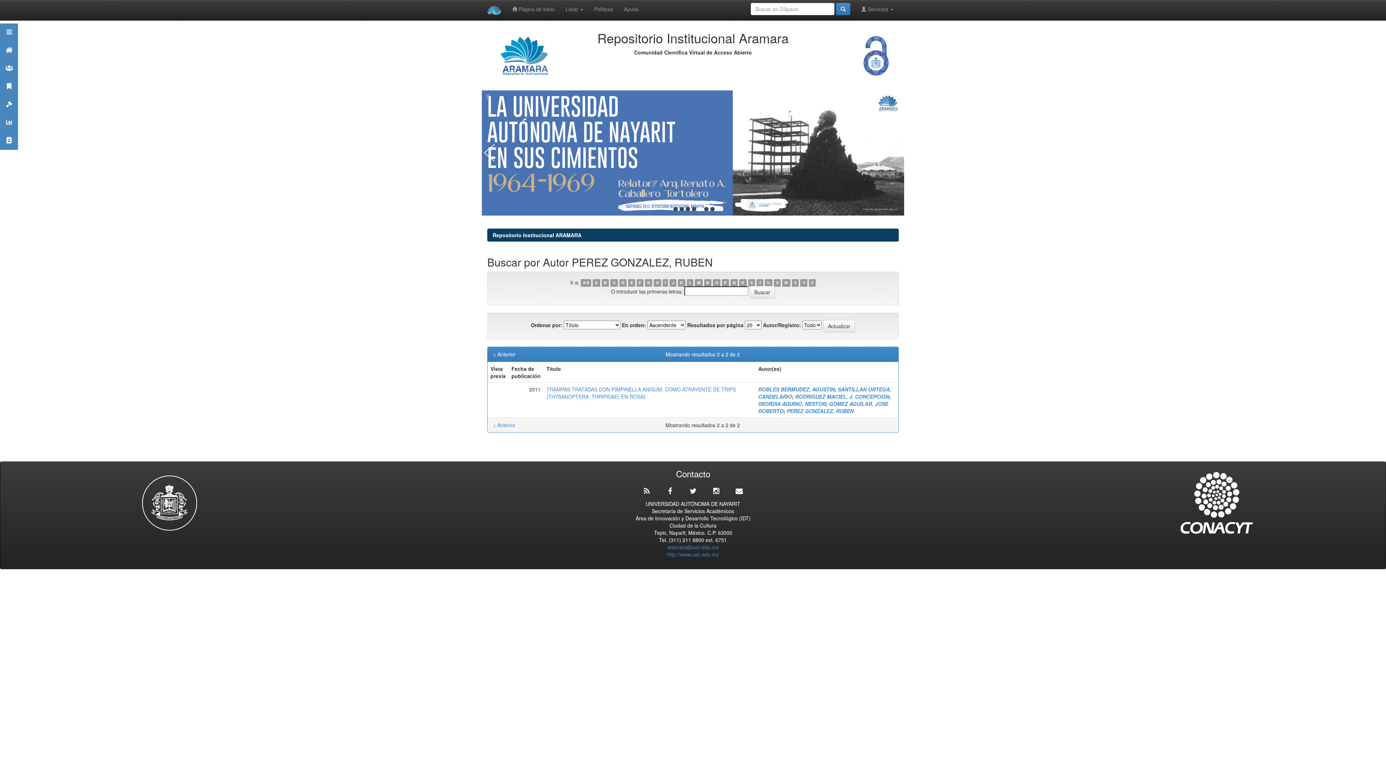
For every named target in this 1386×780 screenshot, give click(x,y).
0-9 (586, 283)
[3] (688, 209)
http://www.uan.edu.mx (693, 554)
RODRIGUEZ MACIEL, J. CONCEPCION (842, 396)
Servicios (878, 9)
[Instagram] (716, 491)
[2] (682, 209)
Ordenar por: (546, 325)
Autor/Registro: (782, 325)
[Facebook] (670, 491)
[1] (676, 209)
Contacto (9, 149)
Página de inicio (536, 9)
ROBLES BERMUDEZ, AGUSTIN (796, 389)
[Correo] (739, 491)
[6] (706, 209)
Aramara (9, 59)
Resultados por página (715, 325)
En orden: (634, 325)
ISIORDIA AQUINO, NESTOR (792, 403)
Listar (573, 9)
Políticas (603, 9)
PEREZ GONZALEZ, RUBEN (820, 411)
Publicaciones (9, 95)
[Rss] (647, 491)
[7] (712, 209)
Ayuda (631, 9)
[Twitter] (693, 491)
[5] (700, 209)
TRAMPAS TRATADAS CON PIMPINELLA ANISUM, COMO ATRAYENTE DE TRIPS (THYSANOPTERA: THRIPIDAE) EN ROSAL (641, 393)
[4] (694, 209)
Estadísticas (9, 131)
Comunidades (9, 77)
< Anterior (504, 354)
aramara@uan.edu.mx (693, 547)
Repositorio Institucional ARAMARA (537, 235)
